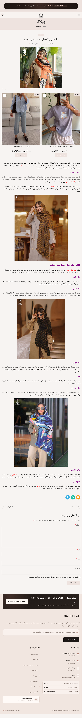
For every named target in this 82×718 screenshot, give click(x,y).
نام (78, 550)
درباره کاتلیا (35, 676)
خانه (44, 26)
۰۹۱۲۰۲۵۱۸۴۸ (71, 656)
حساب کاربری (34, 681)
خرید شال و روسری (71, 270)
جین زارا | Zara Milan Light (21, 146)
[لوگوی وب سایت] (41, 15)
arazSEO (50, 44)
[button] (5, 89)
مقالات (38, 26)
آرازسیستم (5, 710)
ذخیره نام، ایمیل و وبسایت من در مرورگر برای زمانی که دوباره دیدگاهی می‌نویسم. (53, 577)
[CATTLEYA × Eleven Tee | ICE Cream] (61, 119)
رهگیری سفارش (34, 687)
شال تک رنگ (50, 186)
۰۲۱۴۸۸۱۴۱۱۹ (71, 670)
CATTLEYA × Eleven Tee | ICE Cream (61, 146)
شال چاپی (15, 475)
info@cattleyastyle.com (68, 678)
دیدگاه (77, 525)
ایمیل (78, 559)
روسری (38, 486)
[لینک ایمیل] (78, 497)
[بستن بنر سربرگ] (2, 6)
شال (20, 166)
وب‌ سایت (77, 568)
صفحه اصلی (34, 654)
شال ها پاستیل (70, 182)
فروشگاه (35, 660)
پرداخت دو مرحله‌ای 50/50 (30, 665)
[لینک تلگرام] (67, 497)
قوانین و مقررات (33, 692)
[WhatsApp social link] (73, 497)
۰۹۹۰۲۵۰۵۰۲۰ (71, 663)
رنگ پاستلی (52, 477)
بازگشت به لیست (41, 507)
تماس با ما (35, 670)
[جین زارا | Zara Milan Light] (21, 119)
